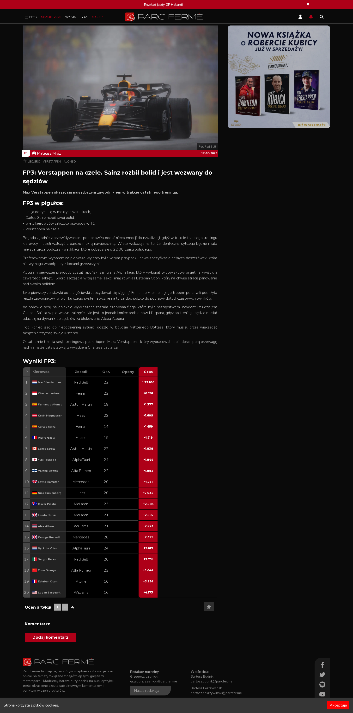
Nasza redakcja (146, 690)
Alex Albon (46, 526)
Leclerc (34, 162)
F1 (25, 153)
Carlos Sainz (46, 427)
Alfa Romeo (81, 470)
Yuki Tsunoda (47, 460)
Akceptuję (338, 705)
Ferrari (81, 393)
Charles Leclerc (49, 393)
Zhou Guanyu (47, 570)
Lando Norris (47, 515)
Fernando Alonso (50, 404)
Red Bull (81, 382)
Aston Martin (81, 404)
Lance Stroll (46, 449)
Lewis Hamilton (48, 482)
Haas (81, 415)
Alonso (70, 162)
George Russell (49, 537)
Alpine (81, 437)
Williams (81, 526)
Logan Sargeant (49, 592)
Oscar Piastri (47, 504)
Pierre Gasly (46, 438)
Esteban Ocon (47, 581)
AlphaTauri (81, 459)
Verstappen (52, 162)
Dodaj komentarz (50, 637)
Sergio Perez (47, 559)
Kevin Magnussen (50, 415)
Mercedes (81, 482)
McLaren (81, 504)
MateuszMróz (49, 153)
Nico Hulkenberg (49, 493)
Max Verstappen (49, 382)
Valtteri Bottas (48, 471)
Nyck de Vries (47, 548)
